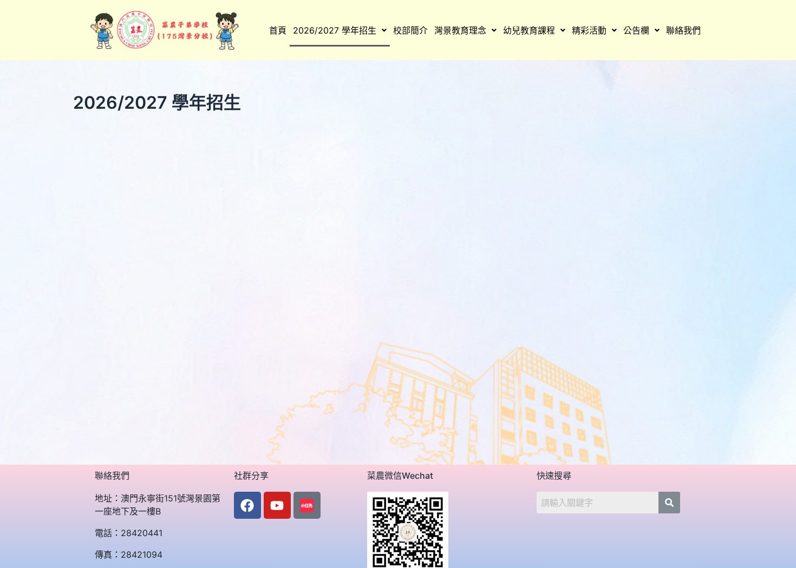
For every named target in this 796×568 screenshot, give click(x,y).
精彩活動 (589, 30)
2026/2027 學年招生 (334, 30)
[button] (340, 30)
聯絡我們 (683, 30)
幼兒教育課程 (529, 30)
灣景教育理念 (460, 30)
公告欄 (636, 30)
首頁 (277, 30)
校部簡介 (410, 30)
